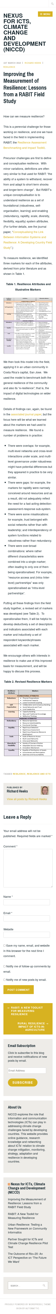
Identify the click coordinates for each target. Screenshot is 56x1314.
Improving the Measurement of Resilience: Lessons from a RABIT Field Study (27, 1203)
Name (8, 896)
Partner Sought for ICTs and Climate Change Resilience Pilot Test (28, 1243)
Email (7, 913)
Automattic (32, 1308)
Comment (10, 846)
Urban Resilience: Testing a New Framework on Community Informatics (27, 1228)
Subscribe (22, 1082)
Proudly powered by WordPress (23, 1304)
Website (8, 929)
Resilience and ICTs (39, 773)
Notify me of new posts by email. (26, 979)
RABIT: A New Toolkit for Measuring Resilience (27, 1011)
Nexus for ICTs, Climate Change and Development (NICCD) (24, 32)
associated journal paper (26, 414)
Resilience (9, 67)
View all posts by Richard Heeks (27, 799)
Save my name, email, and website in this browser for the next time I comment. (26, 950)
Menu (46, 14)
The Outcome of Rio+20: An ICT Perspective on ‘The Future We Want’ (27, 1257)
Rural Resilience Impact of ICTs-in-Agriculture (31, 1027)
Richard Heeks (33, 63)
